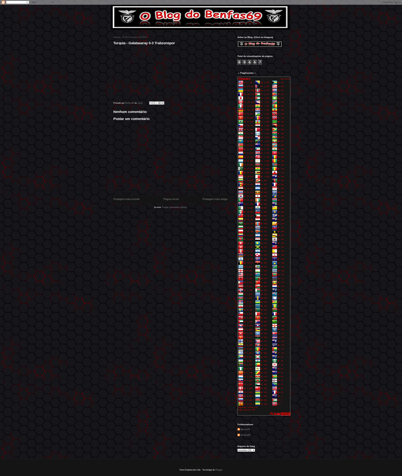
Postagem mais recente (126, 199)
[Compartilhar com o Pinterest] (162, 103)
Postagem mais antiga (215, 199)
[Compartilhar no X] (156, 103)
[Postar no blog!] (153, 103)
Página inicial (171, 199)
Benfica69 (245, 435)
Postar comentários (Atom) (174, 207)
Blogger (218, 470)
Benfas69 (245, 429)
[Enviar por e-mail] (150, 103)
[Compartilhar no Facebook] (159, 103)
